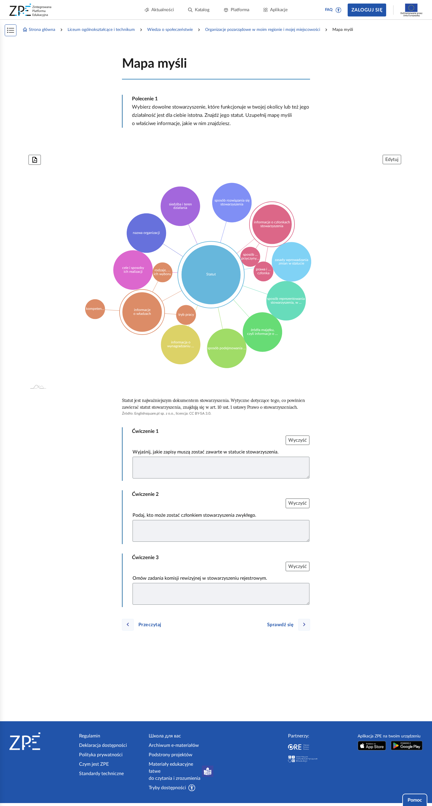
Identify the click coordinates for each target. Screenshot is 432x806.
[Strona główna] (41, 741)
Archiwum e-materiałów (174, 745)
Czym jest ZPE (94, 764)
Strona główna (42, 30)
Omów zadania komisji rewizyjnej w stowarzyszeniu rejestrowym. (200, 578)
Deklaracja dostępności (103, 745)
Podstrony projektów (170, 754)
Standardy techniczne (101, 773)
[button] (338, 10)
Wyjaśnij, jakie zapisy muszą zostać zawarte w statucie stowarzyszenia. (206, 452)
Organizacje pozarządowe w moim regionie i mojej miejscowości (262, 30)
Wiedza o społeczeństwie (170, 30)
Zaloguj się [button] (366, 10)
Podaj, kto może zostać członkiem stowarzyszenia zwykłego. (194, 515)
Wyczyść (297, 440)
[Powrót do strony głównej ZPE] (30, 10)
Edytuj (391, 159)
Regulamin (89, 736)
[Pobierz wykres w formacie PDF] (35, 160)
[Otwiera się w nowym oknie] (372, 745)
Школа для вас (165, 736)
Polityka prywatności (101, 754)
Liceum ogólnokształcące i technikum (101, 30)
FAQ (329, 10)
